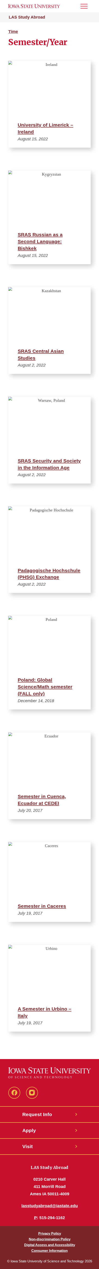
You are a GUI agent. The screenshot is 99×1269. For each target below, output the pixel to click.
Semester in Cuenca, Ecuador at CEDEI (42, 800)
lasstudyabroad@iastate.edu (49, 1206)
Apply (29, 1130)
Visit (27, 1146)
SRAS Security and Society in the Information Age (49, 464)
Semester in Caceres (42, 906)
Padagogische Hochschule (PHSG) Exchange (49, 574)
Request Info (37, 1114)
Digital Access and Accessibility (49, 1245)
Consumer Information (49, 1251)
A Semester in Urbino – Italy (44, 1012)
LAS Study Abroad (27, 17)
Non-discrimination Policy (49, 1239)
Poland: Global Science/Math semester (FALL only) (45, 686)
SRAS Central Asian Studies (41, 354)
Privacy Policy (49, 1233)
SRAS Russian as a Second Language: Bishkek (40, 241)
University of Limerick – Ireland (45, 128)
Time (13, 31)
